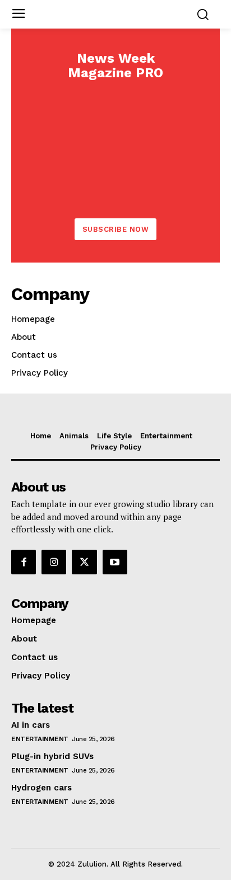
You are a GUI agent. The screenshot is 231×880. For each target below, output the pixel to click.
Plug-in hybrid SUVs (52, 756)
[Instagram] (53, 562)
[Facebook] (23, 562)
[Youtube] (115, 562)
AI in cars (30, 725)
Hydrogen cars (41, 788)
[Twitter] (84, 562)
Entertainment (39, 739)
